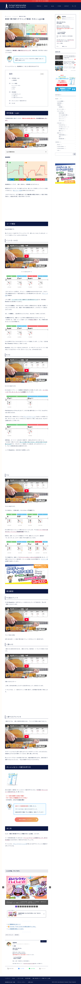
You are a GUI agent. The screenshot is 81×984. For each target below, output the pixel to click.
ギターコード (62, 118)
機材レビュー (62, 130)
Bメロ (14, 87)
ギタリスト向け (61, 111)
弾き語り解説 (23, 16)
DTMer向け (60, 123)
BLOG (53, 6)
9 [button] (34, 906)
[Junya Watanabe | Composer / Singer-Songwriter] (15, 6)
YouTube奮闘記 (60, 101)
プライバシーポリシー (21, 982)
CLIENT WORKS (61, 146)
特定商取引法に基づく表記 (10, 982)
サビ (14, 88)
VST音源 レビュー (63, 128)
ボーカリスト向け (61, 109)
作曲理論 (59, 105)
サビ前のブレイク (17, 94)
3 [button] (20, 906)
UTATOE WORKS (61, 148)
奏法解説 (14, 92)
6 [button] (27, 906)
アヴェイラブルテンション (29, 416)
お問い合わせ (30, 982)
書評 (60, 136)
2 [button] (18, 906)
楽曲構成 (15, 80)
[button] (3, 887)
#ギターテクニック (9, 934)
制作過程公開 (62, 138)
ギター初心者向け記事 (63, 115)
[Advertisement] (26, 208)
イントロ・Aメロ (16, 85)
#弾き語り (17, 934)
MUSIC (46, 6)
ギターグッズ (62, 120)
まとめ (13, 103)
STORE (59, 6)
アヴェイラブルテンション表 (20, 843)
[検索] (74, 154)
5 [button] (25, 906)
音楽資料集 (60, 103)
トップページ (7, 978)
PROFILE (39, 6)
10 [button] (36, 906)
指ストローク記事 (17, 190)
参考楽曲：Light (15, 78)
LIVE (58, 150)
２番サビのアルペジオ (18, 97)
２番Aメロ (15, 95)
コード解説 (14, 83)
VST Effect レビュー (64, 126)
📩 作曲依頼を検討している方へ (16, 928)
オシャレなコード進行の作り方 (19, 100)
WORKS (58, 142)
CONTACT (66, 6)
